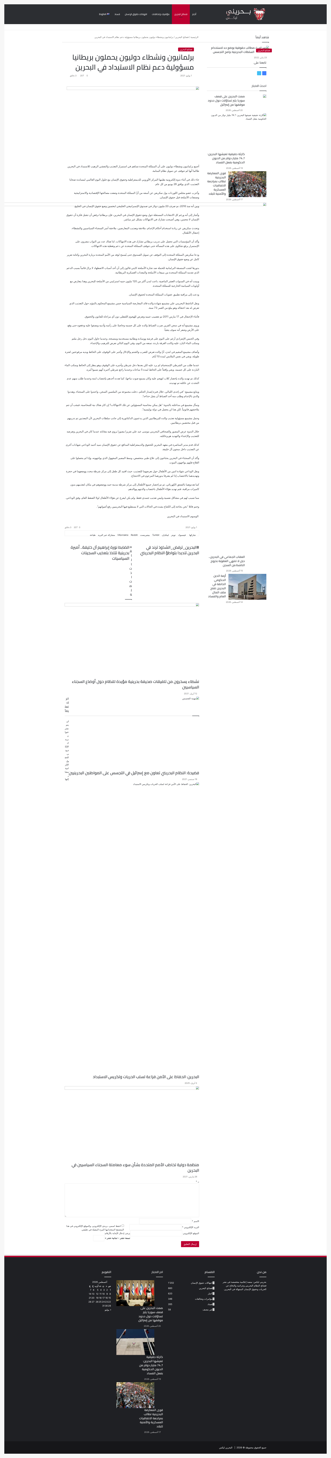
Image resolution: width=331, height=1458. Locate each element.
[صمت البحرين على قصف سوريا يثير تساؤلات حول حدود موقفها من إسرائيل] (264, 96)
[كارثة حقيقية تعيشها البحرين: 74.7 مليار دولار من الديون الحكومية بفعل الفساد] (237, 132)
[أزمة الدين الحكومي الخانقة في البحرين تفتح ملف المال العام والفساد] (247, 587)
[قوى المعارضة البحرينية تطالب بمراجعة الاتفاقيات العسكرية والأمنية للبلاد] (247, 184)
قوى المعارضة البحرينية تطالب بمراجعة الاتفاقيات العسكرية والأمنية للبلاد (216, 183)
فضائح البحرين (180, 14)
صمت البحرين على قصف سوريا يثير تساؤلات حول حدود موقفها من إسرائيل (226, 100)
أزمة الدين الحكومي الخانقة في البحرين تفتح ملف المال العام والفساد (217, 586)
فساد (117, 14)
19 (97, 1297)
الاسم (195, 1221)
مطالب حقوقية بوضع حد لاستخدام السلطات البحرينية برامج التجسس (232, 50)
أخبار (194, 14)
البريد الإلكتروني (190, 1227)
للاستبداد (85, 166)
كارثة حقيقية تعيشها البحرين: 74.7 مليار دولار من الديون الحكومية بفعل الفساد (226, 158)
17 (103, 1297)
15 (109, 1297)
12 (97, 1293)
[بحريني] (239, 14)
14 (90, 1293)
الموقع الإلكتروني (191, 1233)
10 (103, 1293)
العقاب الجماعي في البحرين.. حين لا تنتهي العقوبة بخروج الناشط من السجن (227, 561)
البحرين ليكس (225, 1447)
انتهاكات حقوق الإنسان (136, 14)
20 (93, 1297)
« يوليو (108, 1309)
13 (93, 1293)
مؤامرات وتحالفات (160, 14)
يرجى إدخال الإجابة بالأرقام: (117, 1233)
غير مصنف (207, 1309)
